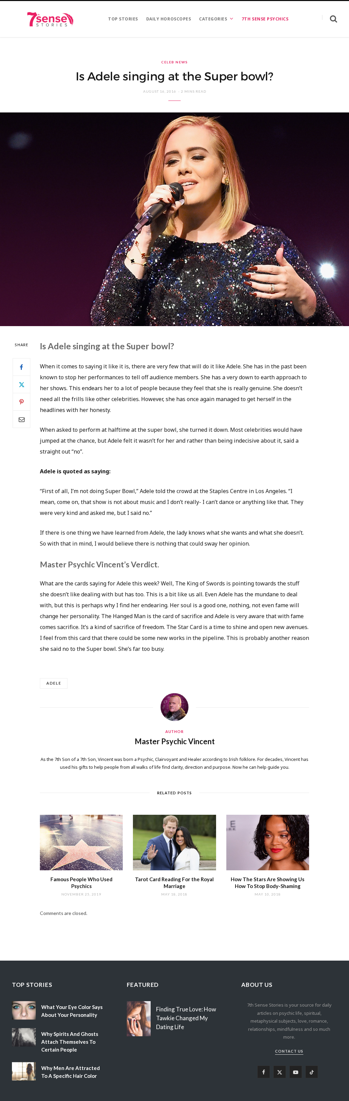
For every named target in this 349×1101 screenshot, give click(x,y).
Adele (53, 683)
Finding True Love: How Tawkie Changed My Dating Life (186, 1018)
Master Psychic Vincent (175, 741)
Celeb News (174, 62)
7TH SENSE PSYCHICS (265, 19)
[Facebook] (21, 367)
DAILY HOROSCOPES (168, 19)
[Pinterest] (21, 402)
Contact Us (289, 1051)
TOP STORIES (123, 19)
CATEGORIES (213, 19)
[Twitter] (21, 384)
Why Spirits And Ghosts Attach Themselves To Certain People (69, 1042)
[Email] (21, 419)
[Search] (329, 19)
